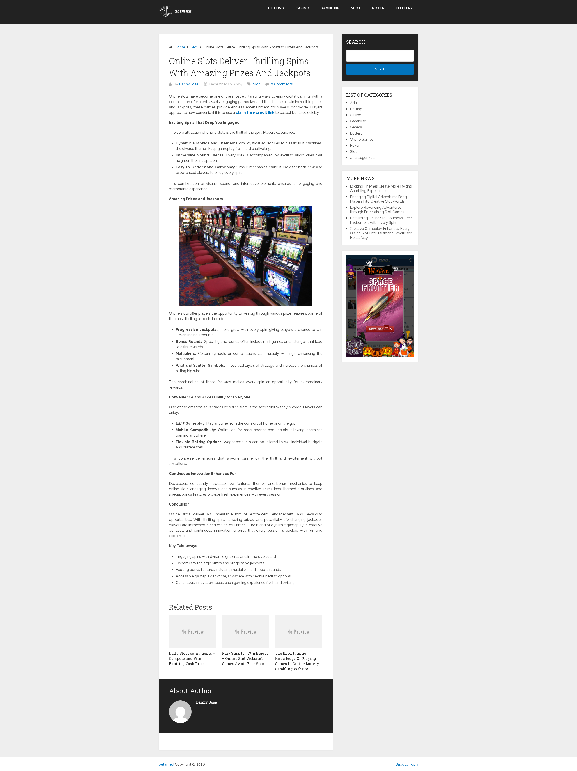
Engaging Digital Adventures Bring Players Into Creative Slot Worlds (378, 199)
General (356, 127)
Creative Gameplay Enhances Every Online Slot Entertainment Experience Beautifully (381, 233)
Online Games (361, 139)
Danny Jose (188, 84)
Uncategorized (362, 158)
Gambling (330, 8)
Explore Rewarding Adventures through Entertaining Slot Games (377, 209)
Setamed (166, 764)
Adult (354, 103)
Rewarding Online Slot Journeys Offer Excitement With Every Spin (381, 220)
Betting (276, 8)
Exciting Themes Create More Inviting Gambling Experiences (381, 188)
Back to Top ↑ (406, 764)
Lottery (404, 8)
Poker (378, 8)
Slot (356, 8)
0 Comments (282, 84)
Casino (302, 8)
